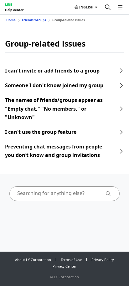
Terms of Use (71, 259)
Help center (14, 10)
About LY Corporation (33, 259)
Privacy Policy (102, 259)
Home (11, 20)
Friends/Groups (34, 20)
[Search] (107, 7)
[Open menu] (120, 7)
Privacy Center (64, 266)
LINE (8, 4)
